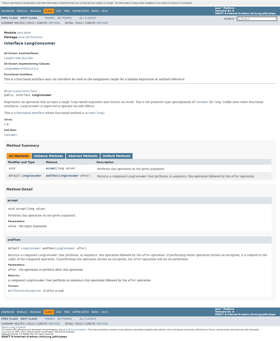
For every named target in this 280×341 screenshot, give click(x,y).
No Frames (64, 18)
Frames (50, 18)
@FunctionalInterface (20, 91)
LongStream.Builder (19, 58)
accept (51, 168)
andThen (51, 175)
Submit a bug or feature (13, 327)
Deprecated (81, 11)
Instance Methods (48, 156)
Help (104, 11)
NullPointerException (24, 291)
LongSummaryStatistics (21, 68)
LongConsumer (31, 175)
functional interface (30, 112)
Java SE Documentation (75, 329)
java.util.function (30, 37)
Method (54, 23)
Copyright (6, 332)
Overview (7, 11)
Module (22, 11)
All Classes (88, 18)
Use (58, 11)
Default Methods (116, 156)
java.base (24, 32)
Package (35, 11)
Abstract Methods (82, 156)
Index (95, 11)
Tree (67, 11)
